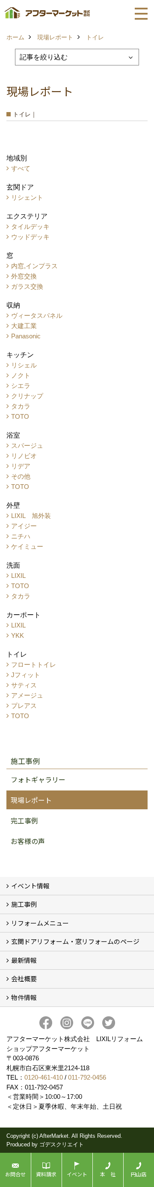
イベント (77, 1174)
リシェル (24, 365)
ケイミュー (27, 546)
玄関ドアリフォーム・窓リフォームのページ (75, 941)
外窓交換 (24, 276)
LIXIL (18, 575)
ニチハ (20, 536)
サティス (24, 685)
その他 (20, 476)
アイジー (24, 526)
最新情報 (24, 960)
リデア (20, 466)
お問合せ (15, 1174)
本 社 (108, 1174)
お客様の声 (28, 841)
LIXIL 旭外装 (31, 515)
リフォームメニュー (40, 922)
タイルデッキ (30, 226)
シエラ (20, 385)
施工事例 (24, 904)
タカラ (20, 406)
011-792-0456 (87, 1077)
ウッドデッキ (30, 236)
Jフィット (25, 674)
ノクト (20, 375)
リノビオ (24, 455)
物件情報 (24, 997)
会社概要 (24, 978)
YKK (17, 635)
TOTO (20, 416)
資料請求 (46, 1174)
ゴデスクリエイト (61, 1144)
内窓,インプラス (34, 265)
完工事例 (24, 820)
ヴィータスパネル (36, 315)
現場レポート (31, 800)
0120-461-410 (43, 1077)
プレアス (24, 705)
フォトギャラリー (38, 779)
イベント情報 (30, 885)
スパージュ (27, 445)
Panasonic (26, 336)
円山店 (138, 1174)
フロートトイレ (33, 664)
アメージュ (27, 695)
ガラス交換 (27, 286)
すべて (20, 168)
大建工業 (24, 325)
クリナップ (27, 396)
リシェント (27, 197)
